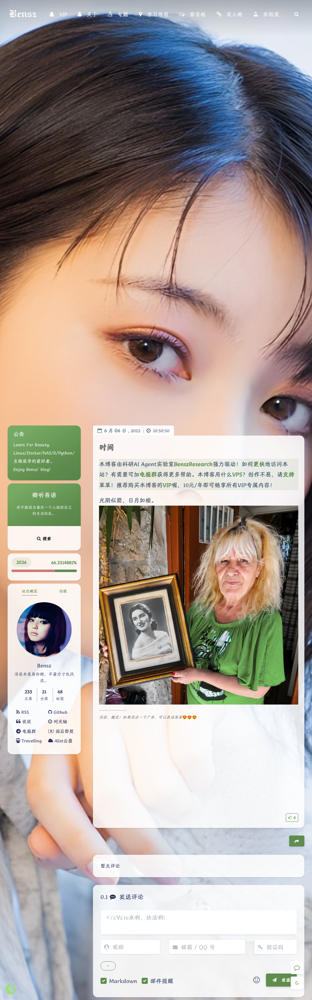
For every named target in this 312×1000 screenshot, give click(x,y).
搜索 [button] (46, 538)
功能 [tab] (63, 591)
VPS (237, 474)
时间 (106, 447)
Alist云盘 (63, 741)
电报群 (28, 731)
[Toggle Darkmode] (297, 983)
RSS (24, 712)
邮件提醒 (161, 980)
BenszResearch (193, 464)
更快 (259, 464)
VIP (167, 485)
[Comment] (297, 967)
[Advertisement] (198, 763)
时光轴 (59, 721)
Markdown (123, 980)
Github (59, 712)
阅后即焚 (64, 731)
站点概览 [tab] (29, 591)
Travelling (31, 741)
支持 (288, 474)
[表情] (256, 980)
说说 (25, 721)
